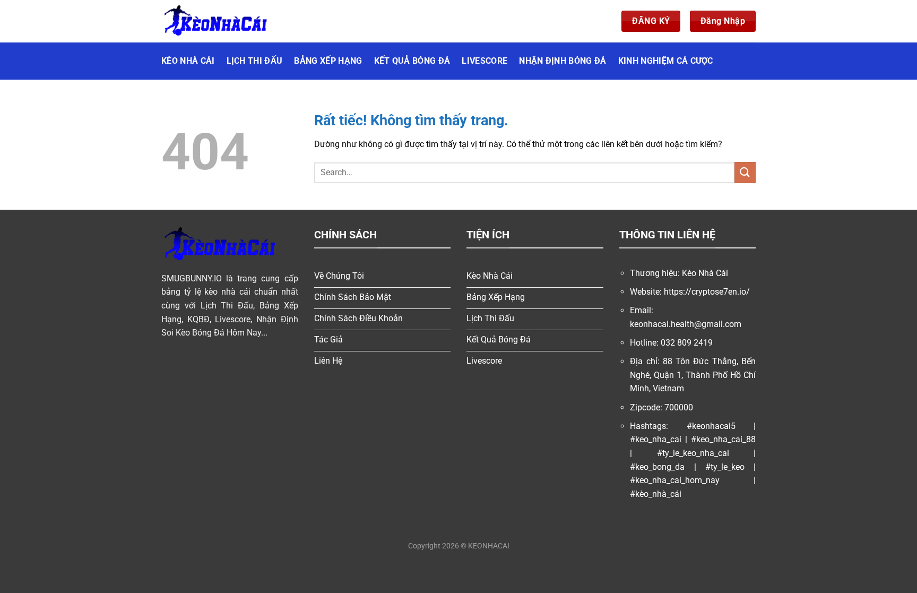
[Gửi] (745, 172)
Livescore (484, 61)
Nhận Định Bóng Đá (562, 61)
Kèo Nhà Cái (188, 61)
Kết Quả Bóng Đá (412, 61)
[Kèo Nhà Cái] (214, 21)
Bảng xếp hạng (328, 61)
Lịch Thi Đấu (255, 61)
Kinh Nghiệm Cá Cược (665, 61)
